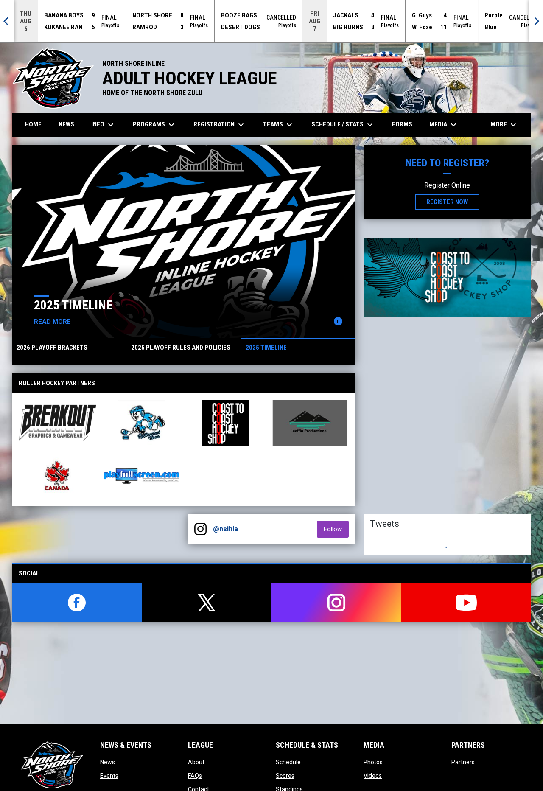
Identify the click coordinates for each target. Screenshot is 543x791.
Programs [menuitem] (154, 125)
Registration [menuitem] (219, 125)
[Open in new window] (447, 277)
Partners (463, 762)
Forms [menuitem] (402, 124)
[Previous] (7, 21)
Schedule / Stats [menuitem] (343, 125)
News (107, 762)
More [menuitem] (504, 125)
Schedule (288, 762)
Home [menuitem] (33, 124)
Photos (373, 762)
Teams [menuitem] (278, 125)
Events (109, 775)
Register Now (447, 202)
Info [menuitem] (103, 125)
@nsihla (225, 529)
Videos (373, 775)
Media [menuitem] (444, 125)
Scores (285, 775)
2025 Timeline (64, 304)
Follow (336, 529)
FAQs (195, 775)
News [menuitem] (66, 124)
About (196, 762)
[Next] (536, 21)
